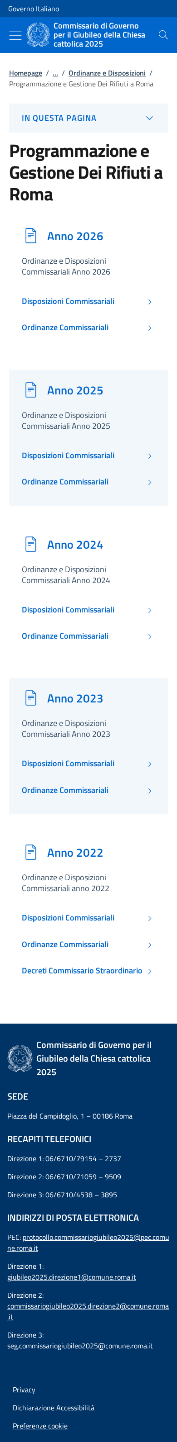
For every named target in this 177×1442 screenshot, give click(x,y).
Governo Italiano (33, 8)
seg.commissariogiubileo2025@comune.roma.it (80, 1345)
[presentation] (163, 34)
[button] (40, 1425)
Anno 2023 (75, 698)
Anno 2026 (75, 236)
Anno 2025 (75, 390)
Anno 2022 (75, 852)
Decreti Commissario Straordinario (82, 971)
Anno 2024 (75, 544)
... (55, 72)
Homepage (25, 72)
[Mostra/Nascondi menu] (15, 35)
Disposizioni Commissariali (68, 301)
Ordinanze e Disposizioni (107, 72)
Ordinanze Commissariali (65, 327)
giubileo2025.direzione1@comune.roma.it (71, 1276)
